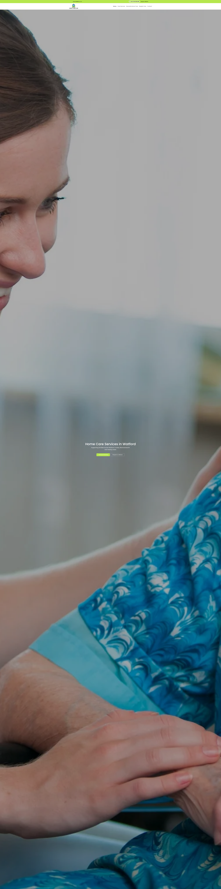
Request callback (144, 1)
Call (135, 1)
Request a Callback (118, 454)
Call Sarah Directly (103, 454)
